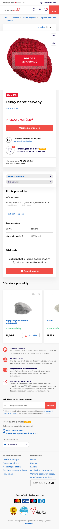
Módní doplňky (29, 18)
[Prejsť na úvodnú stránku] (11, 9)
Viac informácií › (13, 108)
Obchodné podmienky (41, 470)
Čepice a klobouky (48, 18)
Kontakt (34, 463)
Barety (10, 20)
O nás (33, 460)
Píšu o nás (8, 474)
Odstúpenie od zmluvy (41, 477)
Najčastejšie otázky (12, 467)
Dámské (15, 18)
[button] (34, 9)
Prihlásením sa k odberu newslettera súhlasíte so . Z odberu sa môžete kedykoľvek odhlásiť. (28, 412)
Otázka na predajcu (29, 128)
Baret (50, 320)
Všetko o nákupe (11, 460)
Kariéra (33, 467)
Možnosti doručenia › (23, 141)
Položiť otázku (31, 271)
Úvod (5, 18)
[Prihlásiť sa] (40, 9)
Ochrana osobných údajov (42, 474)
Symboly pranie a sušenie (15, 470)
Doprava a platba (11, 463)
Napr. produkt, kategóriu (21, 24)
